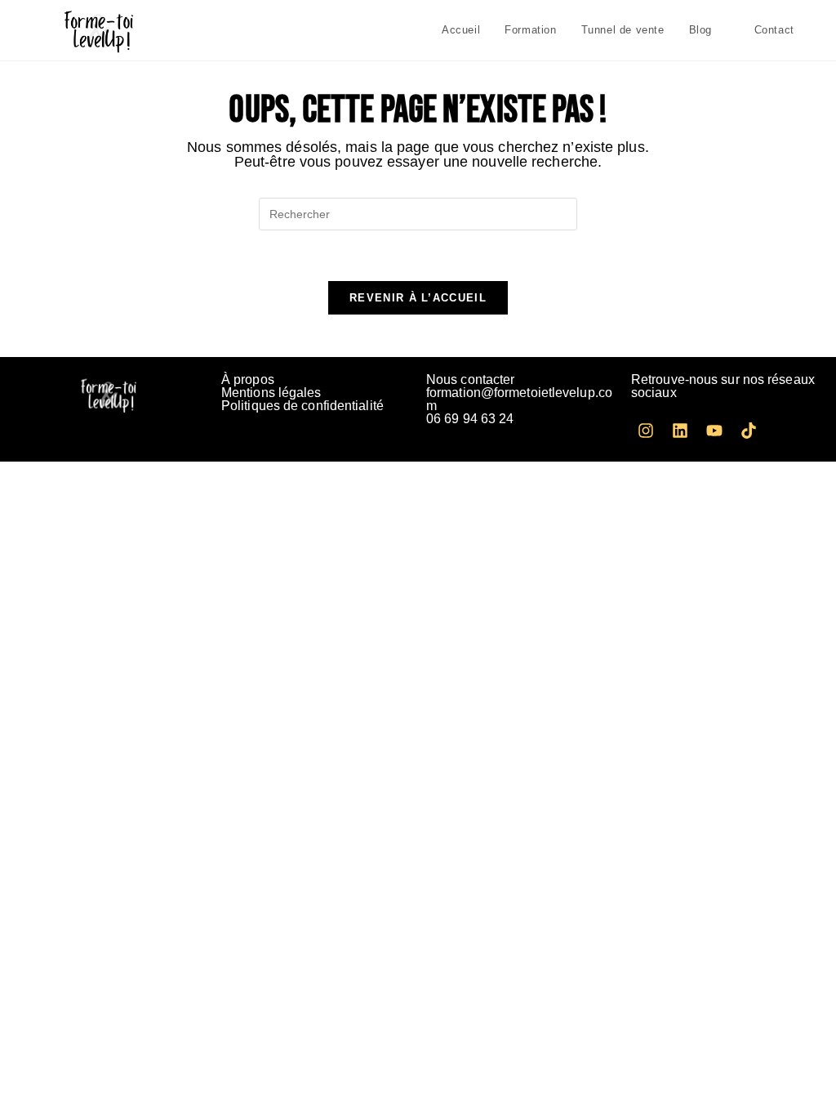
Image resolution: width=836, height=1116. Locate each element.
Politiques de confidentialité (302, 406)
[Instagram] (645, 430)
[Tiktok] (748, 430)
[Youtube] (714, 430)
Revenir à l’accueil (418, 298)
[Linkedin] (680, 430)
